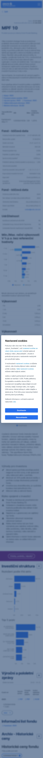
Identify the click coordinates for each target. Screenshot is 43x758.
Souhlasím (21, 410)
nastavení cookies (22, 363)
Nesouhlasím (21, 417)
